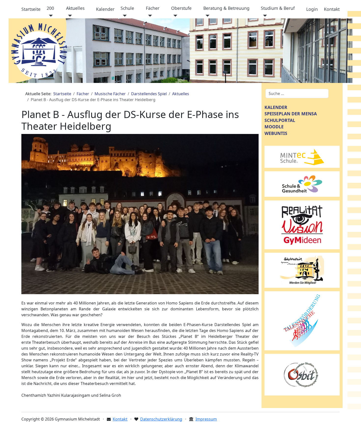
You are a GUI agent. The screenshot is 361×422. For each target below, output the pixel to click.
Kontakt (332, 9)
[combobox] (297, 93)
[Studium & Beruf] (264, 16)
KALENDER (275, 107)
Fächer (152, 8)
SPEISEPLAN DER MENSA (290, 114)
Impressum (206, 419)
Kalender (105, 9)
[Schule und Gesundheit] (302, 183)
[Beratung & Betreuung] (206, 16)
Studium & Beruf (278, 8)
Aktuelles (75, 8)
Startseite (31, 9)
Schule (127, 8)
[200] (50, 16)
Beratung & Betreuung (226, 8)
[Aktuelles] (69, 16)
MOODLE (274, 127)
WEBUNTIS (275, 133)
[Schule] (124, 16)
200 (50, 8)
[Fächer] (149, 16)
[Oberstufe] (174, 16)
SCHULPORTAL (279, 120)
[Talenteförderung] (302, 320)
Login (312, 9)
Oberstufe (181, 8)
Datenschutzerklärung (161, 419)
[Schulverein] (302, 270)
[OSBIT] (302, 374)
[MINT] (302, 156)
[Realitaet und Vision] (302, 224)
